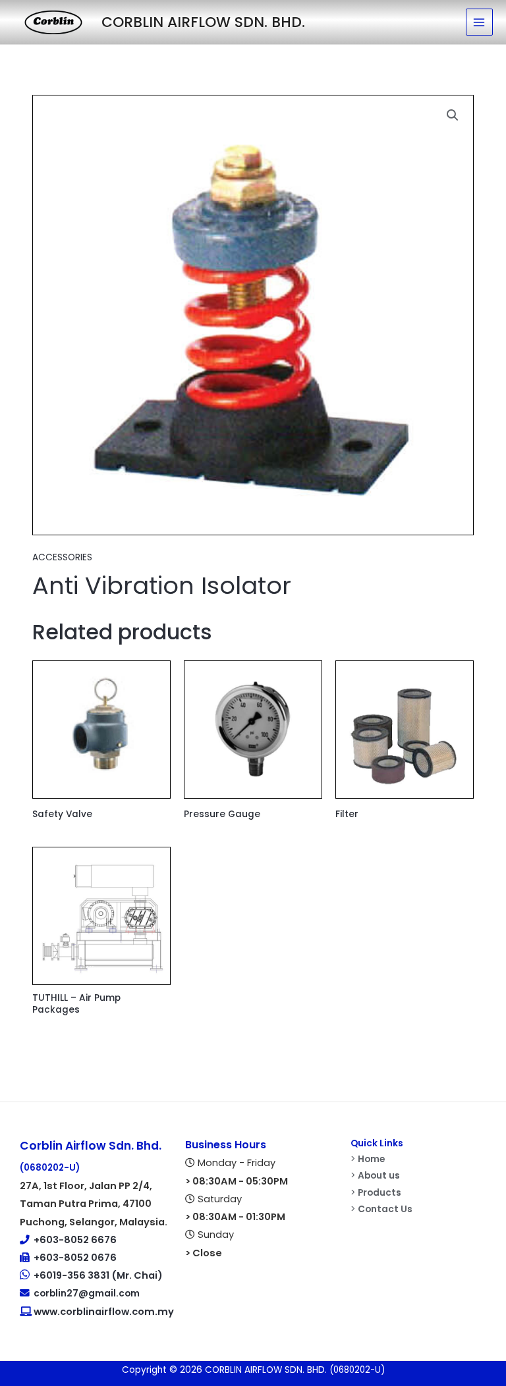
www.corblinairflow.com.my (103, 1311)
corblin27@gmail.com (85, 1293)
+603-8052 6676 (75, 1239)
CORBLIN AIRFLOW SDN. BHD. (203, 22)
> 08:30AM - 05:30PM (236, 1181)
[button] (452, 115)
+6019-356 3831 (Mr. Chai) (98, 1275)
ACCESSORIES (62, 557)
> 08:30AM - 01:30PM (235, 1216)
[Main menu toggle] (479, 22)
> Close (203, 1253)
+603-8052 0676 (75, 1257)
